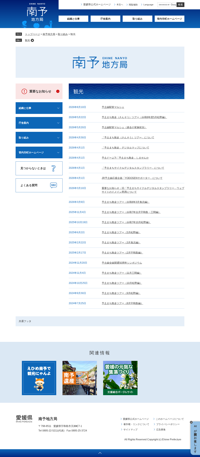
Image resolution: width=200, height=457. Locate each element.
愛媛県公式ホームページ (97, 4)
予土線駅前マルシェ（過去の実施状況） (124, 127)
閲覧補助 (133, 4)
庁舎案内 (105, 18)
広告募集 (161, 429)
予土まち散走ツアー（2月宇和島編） (122, 252)
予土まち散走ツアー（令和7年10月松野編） (126, 222)
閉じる (191, 422)
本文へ (120, 4)
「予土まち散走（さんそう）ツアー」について (128, 137)
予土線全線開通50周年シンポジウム (122, 262)
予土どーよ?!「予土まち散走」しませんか (125, 157)
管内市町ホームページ (31, 152)
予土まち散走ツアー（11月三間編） (122, 273)
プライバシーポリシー (168, 424)
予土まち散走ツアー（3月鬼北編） (121, 242)
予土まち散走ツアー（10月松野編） (122, 283)
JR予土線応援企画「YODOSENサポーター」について (132, 178)
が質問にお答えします (195, 438)
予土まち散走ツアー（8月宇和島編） (122, 303)
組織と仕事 (73, 18)
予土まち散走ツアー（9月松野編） (121, 293)
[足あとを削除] (32, 40)
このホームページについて (170, 419)
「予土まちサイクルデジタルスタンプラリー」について (133, 168)
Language (148, 4)
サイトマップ (130, 429)
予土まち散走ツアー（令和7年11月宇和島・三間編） (131, 212)
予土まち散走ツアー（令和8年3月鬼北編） (126, 202)
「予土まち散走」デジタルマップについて (125, 147)
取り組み (137, 18)
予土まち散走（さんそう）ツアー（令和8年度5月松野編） (134, 117)
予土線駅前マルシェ (113, 107)
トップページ (32, 34)
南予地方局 (49, 34)
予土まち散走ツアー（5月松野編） (121, 232)
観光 (27, 40)
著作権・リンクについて (136, 424)
